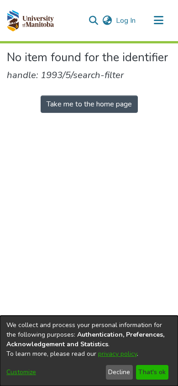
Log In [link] (126, 21)
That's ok (152, 372)
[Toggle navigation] (158, 20)
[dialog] (89, 351)
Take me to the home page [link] (89, 104)
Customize (21, 372)
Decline (119, 372)
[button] (30, 20)
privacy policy (117, 353)
